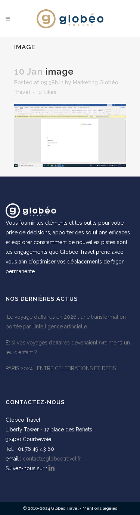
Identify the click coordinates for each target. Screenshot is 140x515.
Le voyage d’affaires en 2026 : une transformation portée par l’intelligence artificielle (66, 322)
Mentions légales (100, 508)
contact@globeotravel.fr (52, 459)
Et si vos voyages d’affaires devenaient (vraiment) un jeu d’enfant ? (68, 347)
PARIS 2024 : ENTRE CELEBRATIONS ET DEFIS (61, 368)
